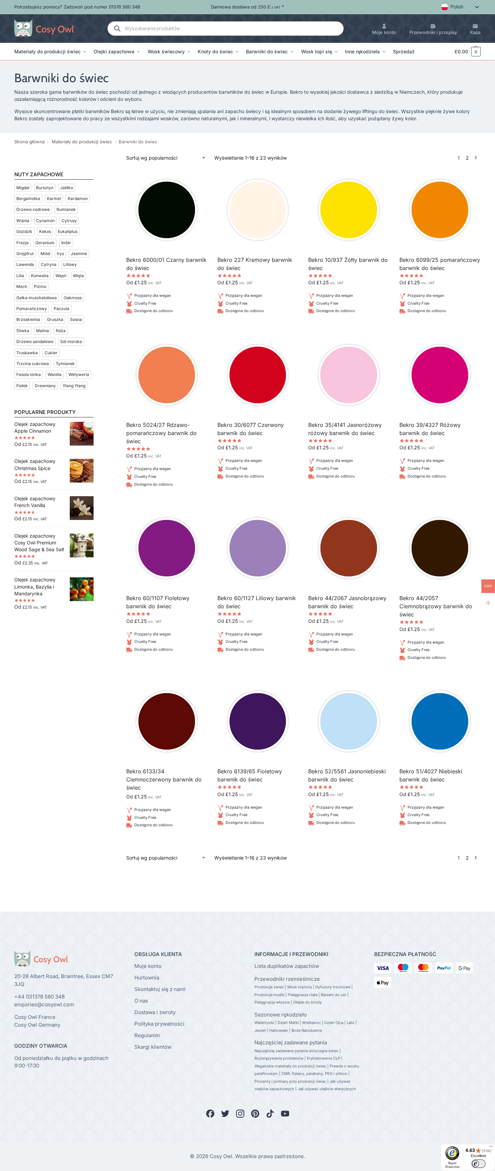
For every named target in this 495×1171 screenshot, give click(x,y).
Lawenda (25, 264)
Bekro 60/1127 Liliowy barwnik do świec (256, 602)
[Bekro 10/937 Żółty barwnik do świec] (348, 209)
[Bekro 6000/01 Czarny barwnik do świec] (166, 209)
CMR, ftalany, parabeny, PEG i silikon (314, 1073)
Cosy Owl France (34, 1017)
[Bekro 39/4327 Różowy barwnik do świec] (439, 375)
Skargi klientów (152, 1047)
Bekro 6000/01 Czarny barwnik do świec (166, 263)
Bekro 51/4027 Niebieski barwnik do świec (430, 775)
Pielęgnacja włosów (272, 1002)
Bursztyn (44, 187)
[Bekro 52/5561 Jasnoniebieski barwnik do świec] (348, 721)
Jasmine (79, 253)
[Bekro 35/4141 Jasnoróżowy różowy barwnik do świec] (348, 375)
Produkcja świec (269, 987)
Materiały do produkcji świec (82, 141)
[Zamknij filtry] (96, 158)
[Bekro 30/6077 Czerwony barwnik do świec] (257, 375)
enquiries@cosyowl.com (44, 1004)
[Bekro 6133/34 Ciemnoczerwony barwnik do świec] (166, 721)
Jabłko (66, 187)
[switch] (478, 1163)
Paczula (61, 308)
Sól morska (71, 341)
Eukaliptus (68, 231)
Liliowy (70, 264)
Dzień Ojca (333, 1022)
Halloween (278, 1030)
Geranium (44, 242)
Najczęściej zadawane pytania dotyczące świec (296, 1050)
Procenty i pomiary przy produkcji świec (290, 1081)
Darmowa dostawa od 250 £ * (247, 7)
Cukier (51, 352)
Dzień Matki (288, 1022)
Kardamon (78, 198)
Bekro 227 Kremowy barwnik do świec (254, 263)
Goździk (24, 231)
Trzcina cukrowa (32, 363)
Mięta (78, 275)
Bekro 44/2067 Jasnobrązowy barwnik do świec (347, 602)
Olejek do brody (307, 1002)
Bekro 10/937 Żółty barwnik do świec (348, 263)
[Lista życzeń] (197, 180)
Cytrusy (69, 220)
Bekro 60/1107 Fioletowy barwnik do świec (157, 602)
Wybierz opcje (166, 327)
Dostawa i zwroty (155, 1012)
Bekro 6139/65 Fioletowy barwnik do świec (249, 775)
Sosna (76, 319)
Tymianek (65, 363)
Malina (42, 330)
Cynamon (45, 220)
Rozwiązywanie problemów (278, 1058)
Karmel (54, 198)
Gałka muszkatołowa (36, 297)
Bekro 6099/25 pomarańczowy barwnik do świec (439, 263)
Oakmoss (73, 297)
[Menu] (491, 1148)
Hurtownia (146, 977)
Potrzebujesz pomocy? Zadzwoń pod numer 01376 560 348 (77, 7)
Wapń (60, 275)
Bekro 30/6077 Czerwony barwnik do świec (250, 428)
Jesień (260, 1030)
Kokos (45, 231)
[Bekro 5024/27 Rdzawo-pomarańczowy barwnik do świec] (166, 375)
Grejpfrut (25, 253)
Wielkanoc (311, 1022)
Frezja (22, 242)
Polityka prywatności (159, 1024)
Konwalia (40, 275)
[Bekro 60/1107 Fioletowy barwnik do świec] (166, 548)
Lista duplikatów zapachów (286, 966)
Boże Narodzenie (307, 1030)
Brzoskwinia (28, 319)
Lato (350, 1022)
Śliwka (22, 330)
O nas (141, 1000)
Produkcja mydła (269, 994)
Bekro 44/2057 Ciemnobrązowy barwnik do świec (435, 606)
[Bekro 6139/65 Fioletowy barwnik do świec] (257, 721)
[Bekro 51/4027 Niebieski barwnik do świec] (439, 721)
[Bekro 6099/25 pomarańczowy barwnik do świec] (439, 209)
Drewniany (45, 385)
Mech (21, 286)
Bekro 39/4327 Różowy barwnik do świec (430, 428)
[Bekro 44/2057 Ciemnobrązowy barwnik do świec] (439, 548)
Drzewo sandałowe (34, 341)
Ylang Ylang (74, 385)
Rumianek (66, 209)
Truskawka (27, 352)
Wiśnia (22, 220)
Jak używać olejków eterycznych (327, 1088)
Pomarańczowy (31, 308)
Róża (61, 330)
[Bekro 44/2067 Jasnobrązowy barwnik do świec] (348, 548)
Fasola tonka (28, 374)
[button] (464, 51)
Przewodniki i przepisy (433, 32)
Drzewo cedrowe (33, 209)
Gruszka (55, 319)
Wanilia (55, 374)
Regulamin (147, 1035)
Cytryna (48, 264)
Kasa (475, 32)
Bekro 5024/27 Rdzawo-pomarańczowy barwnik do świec (161, 433)
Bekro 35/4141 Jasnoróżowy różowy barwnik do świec (345, 428)
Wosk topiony (299, 987)
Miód (45, 253)
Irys (60, 253)
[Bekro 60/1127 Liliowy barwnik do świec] (257, 548)
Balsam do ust (333, 994)
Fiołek (22, 385)
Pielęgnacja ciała (302, 994)
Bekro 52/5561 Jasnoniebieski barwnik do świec (347, 775)
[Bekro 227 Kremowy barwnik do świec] (257, 209)
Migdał (22, 187)
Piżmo (40, 286)
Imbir (66, 242)
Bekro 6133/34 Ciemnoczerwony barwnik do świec (164, 779)
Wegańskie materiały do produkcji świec (290, 1066)
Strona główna (29, 141)
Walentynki (264, 1022)
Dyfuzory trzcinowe (332, 987)
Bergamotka (28, 198)
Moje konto (384, 32)
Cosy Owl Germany (37, 1025)
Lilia (20, 275)
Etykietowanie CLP (323, 1058)
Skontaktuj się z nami (159, 989)
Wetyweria (78, 374)
